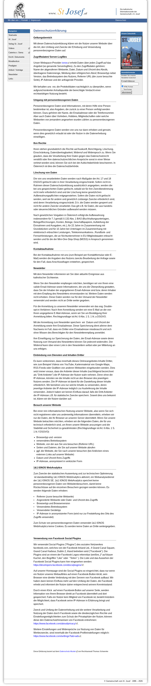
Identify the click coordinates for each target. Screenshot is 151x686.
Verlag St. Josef (15, 44)
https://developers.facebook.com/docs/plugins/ (57, 565)
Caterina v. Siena (16, 52)
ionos (65, 62)
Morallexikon (14, 61)
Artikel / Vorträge (16, 70)
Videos (11, 48)
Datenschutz (120, 20)
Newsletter (13, 74)
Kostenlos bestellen (130, 67)
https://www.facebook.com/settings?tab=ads (56, 636)
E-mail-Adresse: (128, 81)
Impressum (35, 20)
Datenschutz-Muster (68, 651)
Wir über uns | (14, 20)
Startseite (13, 35)
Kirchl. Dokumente (16, 57)
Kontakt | (26, 20)
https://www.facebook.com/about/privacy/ (54, 623)
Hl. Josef (12, 39)
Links (11, 79)
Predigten (13, 66)
